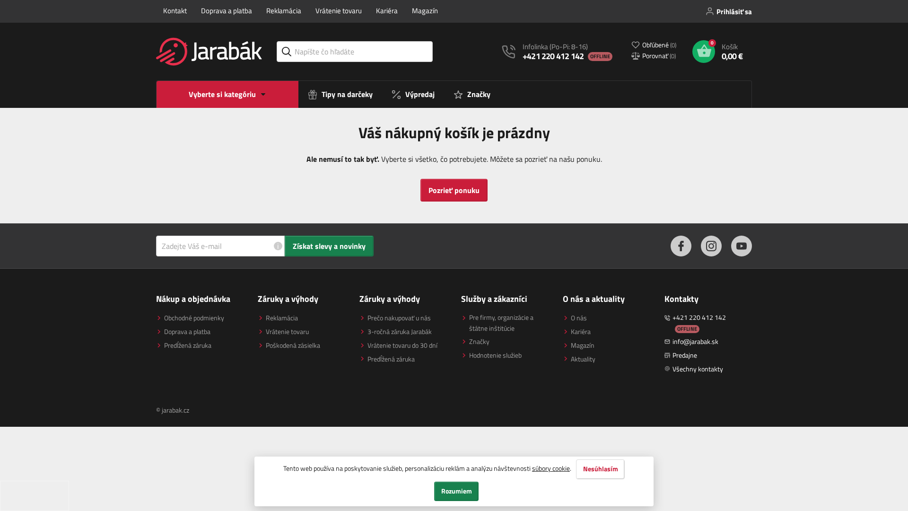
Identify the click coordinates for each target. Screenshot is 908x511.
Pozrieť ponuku (454, 190)
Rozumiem (456, 491)
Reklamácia (283, 10)
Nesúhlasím (600, 469)
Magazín (425, 10)
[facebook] (681, 246)
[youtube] (741, 246)
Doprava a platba (226, 10)
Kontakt (175, 10)
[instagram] (711, 246)
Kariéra (387, 10)
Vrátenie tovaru (338, 10)
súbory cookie (551, 468)
